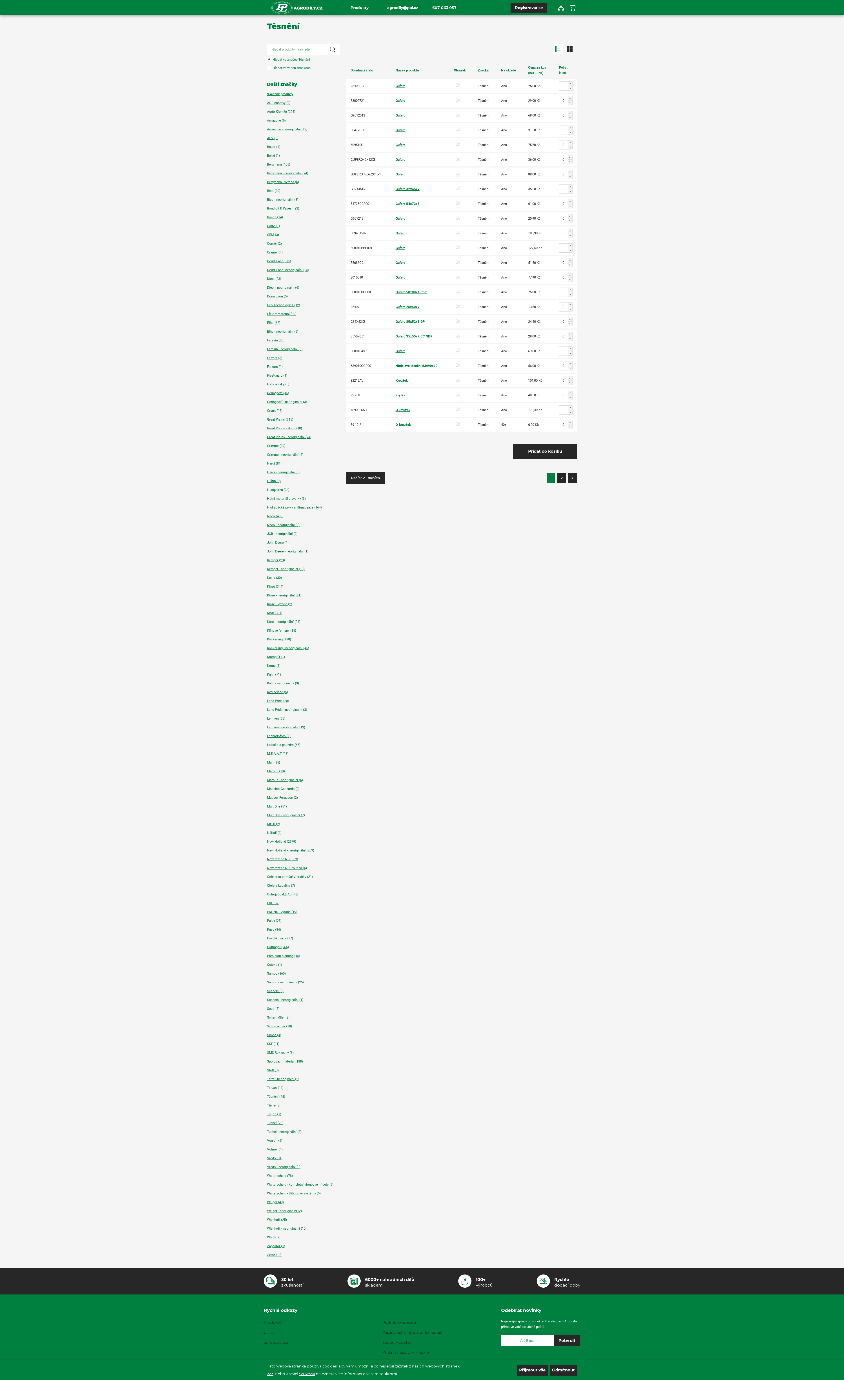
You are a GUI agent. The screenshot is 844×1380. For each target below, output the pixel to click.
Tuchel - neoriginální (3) (284, 1132)
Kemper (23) (276, 560)
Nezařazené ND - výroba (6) (287, 868)
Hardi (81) (274, 463)
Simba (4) (274, 1035)
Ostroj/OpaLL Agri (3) (282, 894)
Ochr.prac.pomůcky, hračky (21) (290, 877)
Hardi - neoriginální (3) (283, 472)
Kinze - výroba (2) (279, 604)
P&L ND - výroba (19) (282, 912)
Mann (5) (273, 762)
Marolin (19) (276, 771)
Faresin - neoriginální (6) (284, 349)
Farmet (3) (274, 358)
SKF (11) (273, 1044)
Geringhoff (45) (278, 393)
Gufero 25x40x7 (408, 307)
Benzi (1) (273, 156)
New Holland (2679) (281, 842)
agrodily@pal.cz (402, 7)
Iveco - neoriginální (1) (283, 525)
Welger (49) (275, 1202)
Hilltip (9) (274, 481)
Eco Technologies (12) (283, 305)
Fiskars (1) (275, 367)
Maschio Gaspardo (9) (283, 789)
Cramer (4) (275, 252)
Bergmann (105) (278, 164)
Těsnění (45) (276, 1097)
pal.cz (269, 1332)
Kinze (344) (275, 587)
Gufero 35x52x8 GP (410, 322)
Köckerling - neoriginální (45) (288, 648)
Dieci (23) (274, 279)
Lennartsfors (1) (279, 736)
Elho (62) (273, 323)
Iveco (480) (275, 516)
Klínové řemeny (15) (281, 631)
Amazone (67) (277, 120)
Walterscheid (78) (280, 1176)
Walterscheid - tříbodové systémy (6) (294, 1193)
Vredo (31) (274, 1158)
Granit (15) (274, 411)
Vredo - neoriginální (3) (283, 1167)
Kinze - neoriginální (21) (284, 595)
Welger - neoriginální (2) (284, 1211)
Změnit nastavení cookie (405, 1352)
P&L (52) (273, 903)
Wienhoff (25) (277, 1220)
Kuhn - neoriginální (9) (283, 683)
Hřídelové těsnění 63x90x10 (417, 366)
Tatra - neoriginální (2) (283, 1079)
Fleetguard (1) (277, 375)
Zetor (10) (274, 1255)
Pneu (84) (274, 930)
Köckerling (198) (279, 639)
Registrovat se (529, 7)
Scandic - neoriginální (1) (285, 1000)
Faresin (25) (275, 340)
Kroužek (402, 381)
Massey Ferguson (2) (282, 798)
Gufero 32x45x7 (408, 189)
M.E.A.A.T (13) (277, 754)
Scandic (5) (275, 991)
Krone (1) (273, 666)
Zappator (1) (276, 1246)
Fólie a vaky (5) (278, 384)
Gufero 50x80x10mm (411, 292)
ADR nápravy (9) (278, 103)
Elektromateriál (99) (281, 314)
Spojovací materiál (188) (285, 1061)
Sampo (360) (276, 973)
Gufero (400, 86)
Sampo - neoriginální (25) (285, 982)
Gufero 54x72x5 (408, 204)
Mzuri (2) (273, 824)
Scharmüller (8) (278, 1017)
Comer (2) (274, 244)
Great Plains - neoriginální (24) (289, 437)
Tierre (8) (273, 1105)
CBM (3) (273, 235)
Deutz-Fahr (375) (279, 261)
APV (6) (272, 138)
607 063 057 (444, 7)
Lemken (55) (276, 718)
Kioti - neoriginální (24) (283, 622)
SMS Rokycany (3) (280, 1053)
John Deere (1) (278, 543)
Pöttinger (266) (278, 947)
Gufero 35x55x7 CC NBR (414, 336)
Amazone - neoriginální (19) (287, 129)
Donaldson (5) (277, 296)
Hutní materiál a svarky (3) (286, 499)
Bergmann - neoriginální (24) (287, 173)
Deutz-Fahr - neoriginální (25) (288, 270)
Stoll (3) (273, 1070)
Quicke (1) (274, 965)
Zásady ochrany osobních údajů (412, 1332)
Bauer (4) (273, 147)
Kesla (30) (274, 578)
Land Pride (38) (278, 701)
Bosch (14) (275, 217)
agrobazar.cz (276, 1342)
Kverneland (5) (277, 692)
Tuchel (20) (275, 1123)
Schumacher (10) (279, 1026)
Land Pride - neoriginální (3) (287, 710)
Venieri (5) (274, 1141)
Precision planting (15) (283, 956)
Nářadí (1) (274, 833)
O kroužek (403, 410)
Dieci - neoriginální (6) (283, 288)
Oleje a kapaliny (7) (281, 886)
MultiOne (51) (277, 806)
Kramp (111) (276, 657)
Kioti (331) (274, 613)
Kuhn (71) (274, 674)
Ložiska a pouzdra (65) (283, 745)
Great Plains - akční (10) (284, 428)
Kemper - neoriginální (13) (286, 569)
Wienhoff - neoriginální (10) (287, 1229)
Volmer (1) (275, 1149)
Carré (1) (273, 226)
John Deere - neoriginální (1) (287, 551)
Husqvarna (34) (278, 490)
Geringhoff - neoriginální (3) (287, 402)
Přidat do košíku (545, 451)
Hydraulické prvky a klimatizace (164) (294, 507)
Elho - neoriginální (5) (282, 332)
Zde (270, 1374)
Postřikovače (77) (280, 938)
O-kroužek (403, 425)
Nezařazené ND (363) (282, 859)
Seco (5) (273, 1009)
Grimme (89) (276, 446)
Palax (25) (274, 921)
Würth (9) (273, 1237)
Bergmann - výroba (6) (283, 182)
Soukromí (307, 1374)
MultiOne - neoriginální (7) (286, 815)
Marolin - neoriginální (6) (285, 780)
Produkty (360, 7)
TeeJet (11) (275, 1088)
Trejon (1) (274, 1114)
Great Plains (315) (280, 419)
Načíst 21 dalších (365, 478)
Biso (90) (273, 191)
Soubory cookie (396, 1342)
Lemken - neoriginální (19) (286, 727)
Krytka (400, 395)
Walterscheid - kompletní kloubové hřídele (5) (300, 1185)
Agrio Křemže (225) (281, 112)
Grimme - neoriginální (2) (285, 455)
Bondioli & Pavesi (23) (283, 208)
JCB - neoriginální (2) (282, 534)
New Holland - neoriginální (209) (290, 850)
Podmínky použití (399, 1322)
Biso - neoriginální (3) (282, 200)
